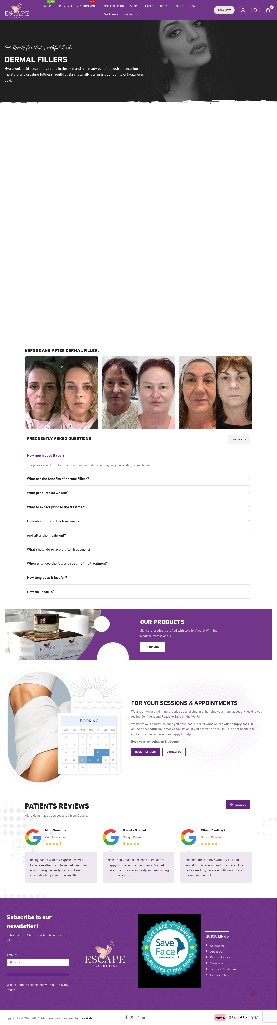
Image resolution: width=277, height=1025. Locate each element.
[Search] (255, 10)
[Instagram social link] (138, 1017)
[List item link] (238, 945)
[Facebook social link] (126, 1017)
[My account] (243, 10)
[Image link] (105, 953)
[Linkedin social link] (143, 1017)
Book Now (224, 9)
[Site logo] (17, 9)
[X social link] (132, 1017)
